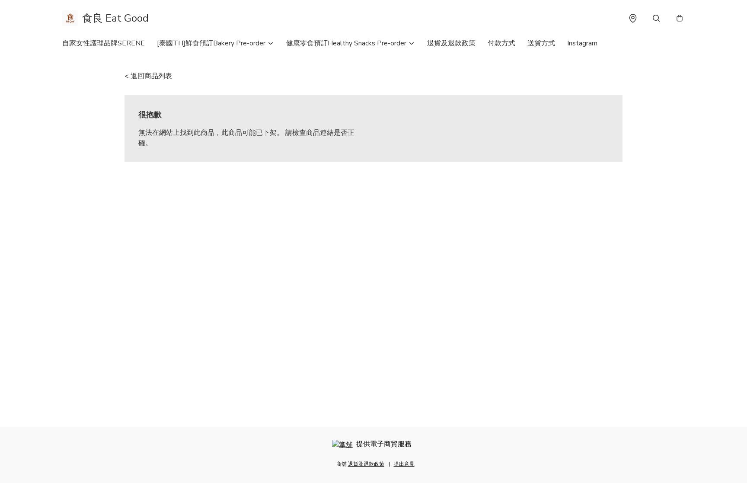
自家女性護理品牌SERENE (103, 43)
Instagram (582, 43)
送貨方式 (541, 43)
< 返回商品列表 (148, 76)
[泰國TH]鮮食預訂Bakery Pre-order (211, 43)
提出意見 (404, 464)
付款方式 (501, 43)
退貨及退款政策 (451, 43)
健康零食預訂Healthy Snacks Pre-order (346, 43)
